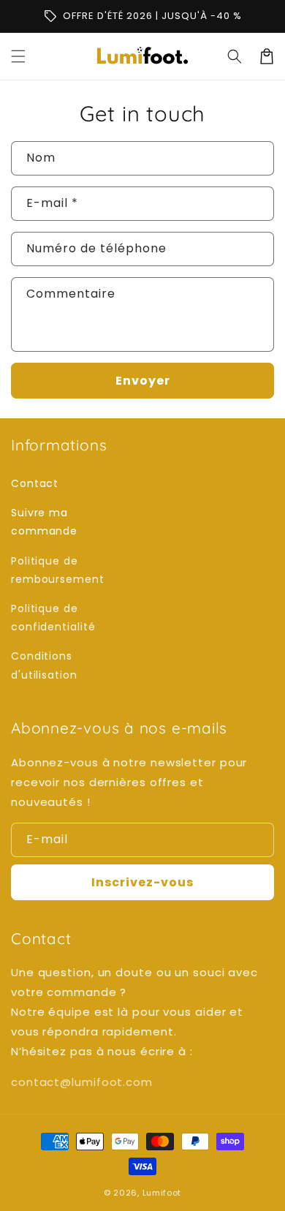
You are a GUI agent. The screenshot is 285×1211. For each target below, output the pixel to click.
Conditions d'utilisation (44, 665)
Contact (34, 483)
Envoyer (142, 380)
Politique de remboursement (57, 570)
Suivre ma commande (44, 521)
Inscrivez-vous (142, 882)
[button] (18, 56)
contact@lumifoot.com (82, 1082)
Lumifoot (162, 1193)
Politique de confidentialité (53, 617)
